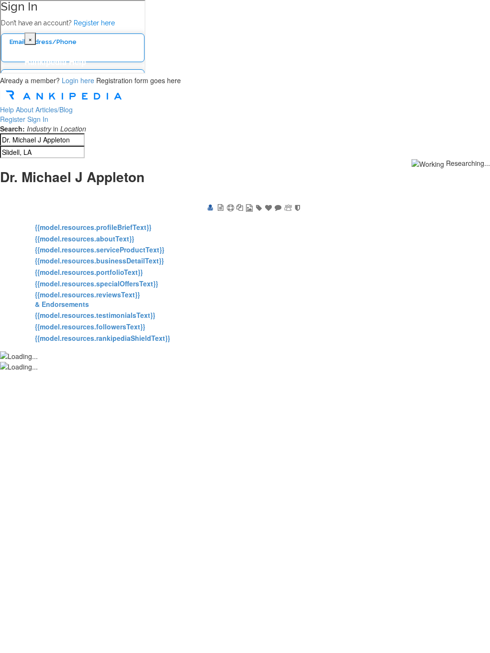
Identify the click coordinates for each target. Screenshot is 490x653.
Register (12, 119)
